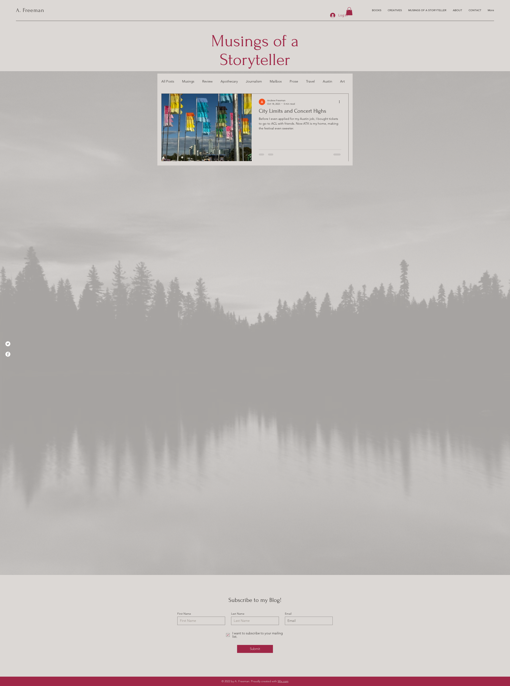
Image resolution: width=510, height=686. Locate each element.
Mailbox (276, 81)
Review (207, 81)
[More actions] (340, 101)
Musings (188, 81)
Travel (310, 81)
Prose (294, 81)
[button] (349, 11)
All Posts (167, 81)
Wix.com (283, 681)
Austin (327, 81)
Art (342, 81)
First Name (184, 613)
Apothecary (229, 81)
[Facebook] (7, 354)
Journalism (254, 81)
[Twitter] (7, 343)
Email (288, 613)
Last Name (237, 613)
